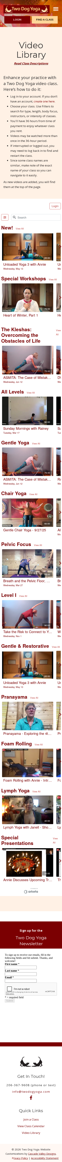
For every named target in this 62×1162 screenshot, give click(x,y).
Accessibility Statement (45, 1158)
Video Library (31, 1133)
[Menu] (56, 9)
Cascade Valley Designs (42, 1153)
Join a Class (31, 1119)
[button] (17, 20)
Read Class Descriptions (31, 63)
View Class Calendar (31, 1126)
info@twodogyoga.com (31, 1092)
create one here (44, 101)
